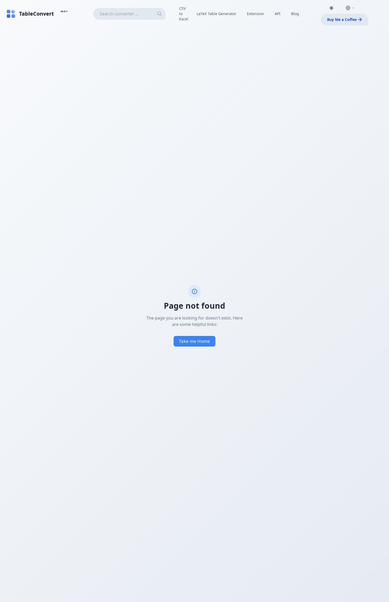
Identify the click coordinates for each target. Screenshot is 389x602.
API (278, 13)
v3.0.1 (64, 11)
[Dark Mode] (331, 8)
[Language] (350, 8)
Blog (295, 13)
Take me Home (194, 341)
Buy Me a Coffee (342, 19)
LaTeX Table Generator (216, 13)
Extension (255, 13)
